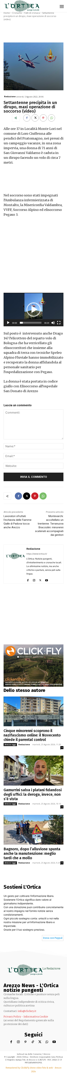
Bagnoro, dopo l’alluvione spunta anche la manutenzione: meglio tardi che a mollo (32, 853)
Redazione (10, 96)
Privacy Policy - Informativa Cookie (26, 1016)
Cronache (17, 12)
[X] (35, 117)
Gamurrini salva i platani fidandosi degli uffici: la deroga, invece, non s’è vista (33, 794)
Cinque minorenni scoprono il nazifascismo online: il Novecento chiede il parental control (32, 735)
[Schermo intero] (59, 323)
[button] (33, 309)
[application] (33, 309)
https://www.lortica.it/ (36, 554)
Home (7, 12)
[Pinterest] (43, 117)
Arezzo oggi (10, 744)
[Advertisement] (33, 256)
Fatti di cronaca (32, 12)
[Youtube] (46, 579)
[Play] (8, 323)
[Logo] (21, 6)
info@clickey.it (27, 1011)
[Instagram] (34, 579)
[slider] (30, 323)
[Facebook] (26, 117)
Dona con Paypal (52, 938)
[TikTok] (33, 1042)
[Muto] (53, 323)
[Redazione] (15, 564)
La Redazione (51, 968)
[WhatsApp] (51, 117)
